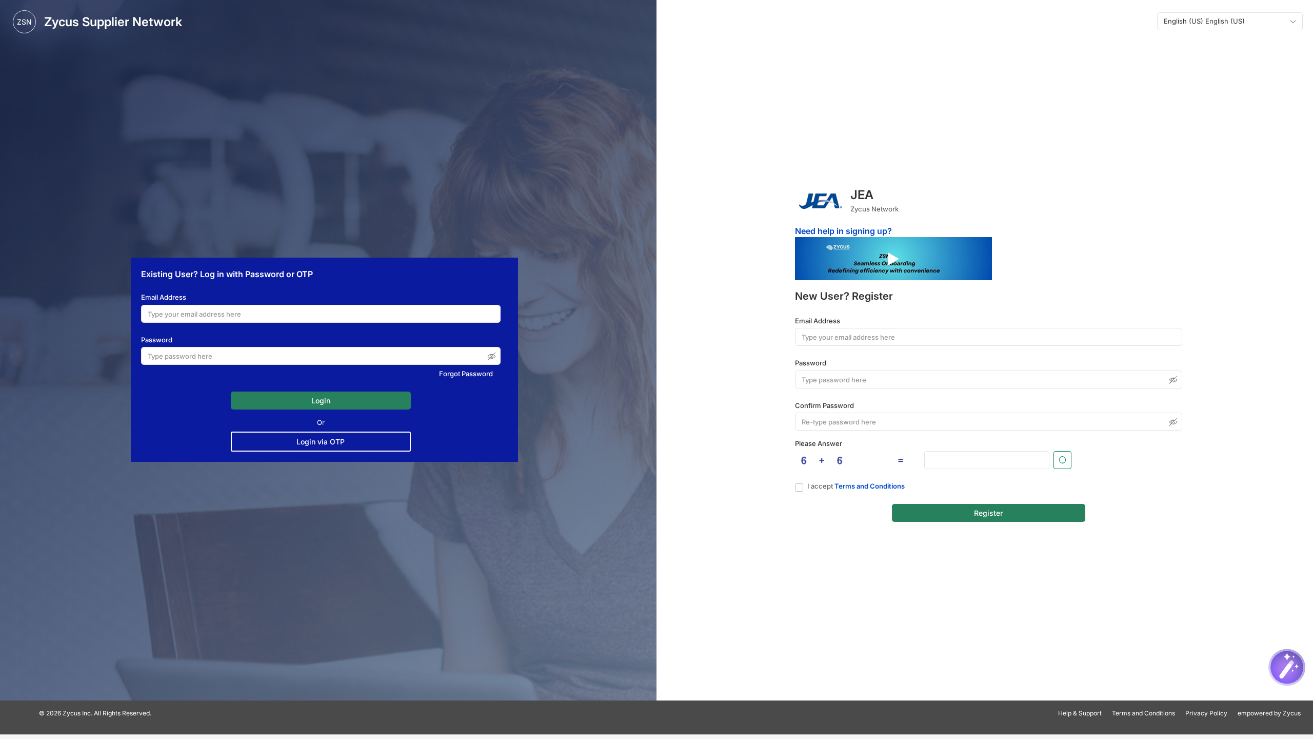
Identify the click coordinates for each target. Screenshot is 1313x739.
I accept (856, 486)
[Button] (1062, 460)
